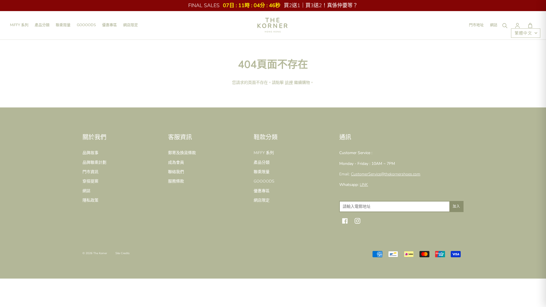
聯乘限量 (63, 25)
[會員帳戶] (517, 25)
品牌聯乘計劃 (94, 162)
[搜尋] (504, 25)
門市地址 (476, 25)
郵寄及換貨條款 (182, 152)
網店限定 (130, 25)
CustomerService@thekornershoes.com (385, 174)
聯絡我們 (176, 172)
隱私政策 (90, 200)
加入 (456, 206)
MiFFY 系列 (19, 25)
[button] (530, 25)
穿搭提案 (90, 181)
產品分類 (42, 25)
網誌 (493, 25)
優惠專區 (109, 25)
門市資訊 (90, 172)
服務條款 (176, 181)
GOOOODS (86, 25)
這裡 (289, 82)
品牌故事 (90, 152)
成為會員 (176, 162)
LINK (364, 184)
